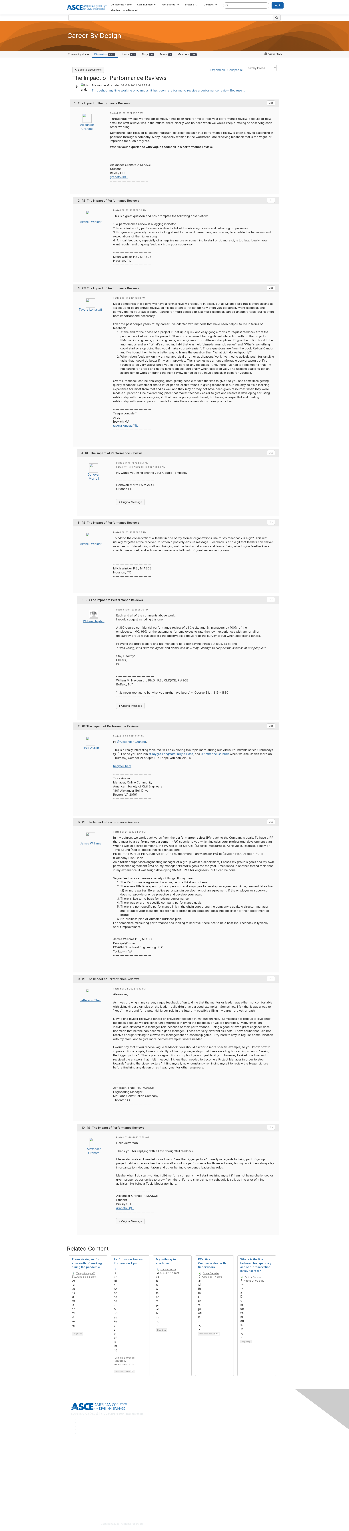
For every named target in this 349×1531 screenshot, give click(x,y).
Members (186, 54)
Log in (277, 5)
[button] (147, 4)
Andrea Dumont (253, 1277)
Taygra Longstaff (90, 309)
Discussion (104, 54)
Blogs (147, 54)
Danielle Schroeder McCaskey (125, 1359)
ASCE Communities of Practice (89, 1459)
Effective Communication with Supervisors (212, 1263)
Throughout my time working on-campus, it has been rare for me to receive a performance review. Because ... (168, 90)
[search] (227, 5)
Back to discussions (89, 69)
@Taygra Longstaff (162, 754)
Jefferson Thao (90, 1000)
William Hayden (93, 621)
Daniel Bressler (211, 1273)
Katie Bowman (168, 1269)
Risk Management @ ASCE (87, 1448)
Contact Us (77, 1485)
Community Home (78, 54)
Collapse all (235, 70)
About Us (76, 1501)
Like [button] (271, 102)
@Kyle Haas (184, 754)
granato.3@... (119, 177)
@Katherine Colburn (215, 754)
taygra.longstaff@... (126, 425)
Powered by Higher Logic (227, 1524)
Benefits (76, 1480)
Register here (122, 766)
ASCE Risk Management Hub (88, 1454)
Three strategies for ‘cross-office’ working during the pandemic (87, 1263)
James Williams (90, 843)
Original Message (131, 502)
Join (73, 1475)
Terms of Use (79, 1506)
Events (165, 54)
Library (128, 54)
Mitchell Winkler (90, 222)
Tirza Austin (90, 748)
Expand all (217, 70)
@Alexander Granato (131, 742)
